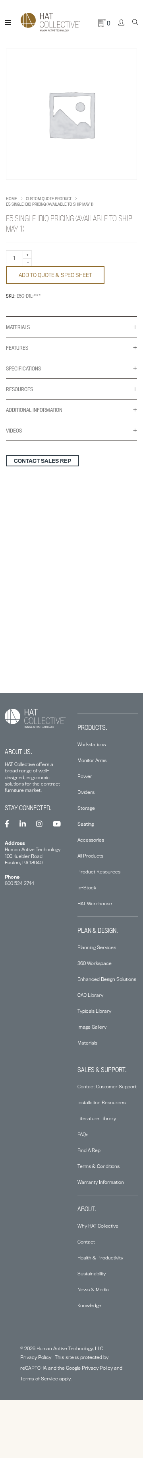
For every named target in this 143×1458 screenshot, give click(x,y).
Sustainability (91, 1274)
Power (84, 776)
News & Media (93, 1289)
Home (11, 198)
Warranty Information (100, 1182)
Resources (19, 389)
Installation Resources (101, 1102)
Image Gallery (91, 1027)
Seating (85, 824)
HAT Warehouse (94, 903)
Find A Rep (88, 1150)
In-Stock (86, 888)
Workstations (91, 744)
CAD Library (90, 995)
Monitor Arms (91, 760)
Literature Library (96, 1118)
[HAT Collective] (50, 23)
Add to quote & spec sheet (55, 275)
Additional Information (34, 410)
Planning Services (96, 947)
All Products (90, 856)
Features (17, 348)
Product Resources (98, 872)
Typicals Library (94, 1011)
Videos (14, 430)
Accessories (90, 840)
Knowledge (89, 1305)
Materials (18, 327)
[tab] (71, 327)
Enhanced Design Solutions (106, 979)
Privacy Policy (35, 1357)
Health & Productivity (100, 1258)
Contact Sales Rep (42, 461)
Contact (86, 1242)
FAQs (82, 1134)
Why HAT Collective (97, 1226)
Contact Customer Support (107, 1087)
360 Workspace (94, 963)
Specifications (23, 368)
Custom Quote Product (49, 198)
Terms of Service (39, 1379)
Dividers (86, 792)
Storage (86, 808)
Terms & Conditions (98, 1166)
